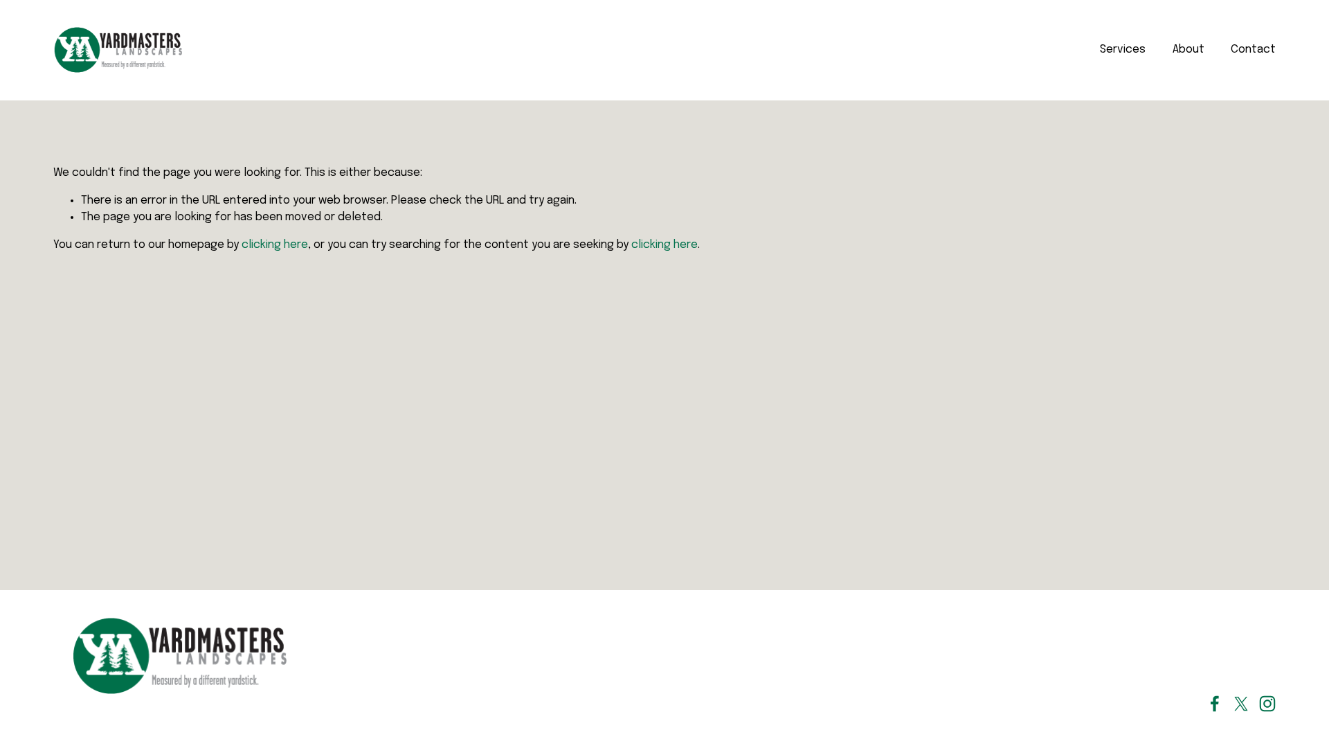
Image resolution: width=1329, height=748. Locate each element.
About (1188, 49)
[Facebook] (1214, 703)
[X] (1241, 703)
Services (1123, 49)
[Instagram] (1267, 703)
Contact (1253, 49)
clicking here (275, 245)
